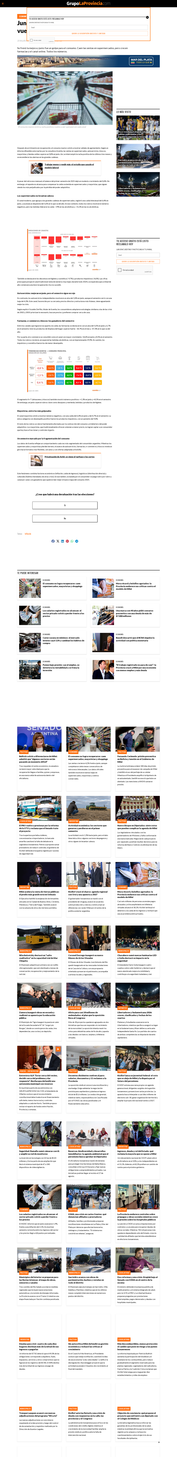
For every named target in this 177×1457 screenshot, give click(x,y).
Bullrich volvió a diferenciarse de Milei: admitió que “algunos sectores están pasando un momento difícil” (38, 759)
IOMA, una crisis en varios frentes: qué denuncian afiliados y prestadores (87, 1215)
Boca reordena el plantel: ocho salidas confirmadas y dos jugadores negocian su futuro (132, 134)
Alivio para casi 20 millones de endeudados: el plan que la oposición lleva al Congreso (86, 1015)
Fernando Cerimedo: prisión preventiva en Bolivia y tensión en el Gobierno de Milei (136, 759)
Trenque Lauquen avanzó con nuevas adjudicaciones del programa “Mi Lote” (38, 1414)
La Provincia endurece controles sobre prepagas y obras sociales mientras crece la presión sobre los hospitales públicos (137, 1217)
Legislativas (25, 821)
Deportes (122, 1008)
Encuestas (123, 1146)
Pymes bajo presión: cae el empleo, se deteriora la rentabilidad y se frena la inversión (61, 668)
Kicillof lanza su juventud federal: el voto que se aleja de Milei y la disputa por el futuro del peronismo (137, 1078)
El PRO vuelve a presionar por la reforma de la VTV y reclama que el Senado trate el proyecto (39, 828)
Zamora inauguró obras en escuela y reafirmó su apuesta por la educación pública (37, 1015)
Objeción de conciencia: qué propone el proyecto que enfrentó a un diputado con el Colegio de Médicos (137, 1416)
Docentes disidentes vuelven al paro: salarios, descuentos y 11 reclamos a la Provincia (87, 1078)
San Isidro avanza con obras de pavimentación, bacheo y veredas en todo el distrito (86, 1280)
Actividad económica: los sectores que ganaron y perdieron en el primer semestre (87, 828)
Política (24, 752)
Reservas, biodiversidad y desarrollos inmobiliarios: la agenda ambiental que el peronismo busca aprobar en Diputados (88, 1154)
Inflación (28, 533)
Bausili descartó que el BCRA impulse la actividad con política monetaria (135, 639)
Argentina (73, 821)
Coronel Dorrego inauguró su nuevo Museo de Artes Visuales (85, 956)
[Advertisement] (66, 136)
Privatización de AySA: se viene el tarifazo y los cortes (70, 457)
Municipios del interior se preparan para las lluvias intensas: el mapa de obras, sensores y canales (38, 1280)
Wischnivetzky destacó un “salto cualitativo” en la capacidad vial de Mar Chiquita (38, 958)
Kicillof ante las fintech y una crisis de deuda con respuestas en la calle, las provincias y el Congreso (86, 1416)
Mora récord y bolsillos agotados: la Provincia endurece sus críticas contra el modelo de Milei (136, 586)
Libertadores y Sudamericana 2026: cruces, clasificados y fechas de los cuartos (134, 1015)
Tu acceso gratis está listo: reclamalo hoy (132, 242)
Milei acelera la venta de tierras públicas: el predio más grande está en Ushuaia (39, 893)
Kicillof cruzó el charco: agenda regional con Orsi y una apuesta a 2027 (88, 893)
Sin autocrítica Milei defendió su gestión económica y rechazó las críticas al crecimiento (88, 1347)
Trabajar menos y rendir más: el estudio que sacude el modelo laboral (69, 166)
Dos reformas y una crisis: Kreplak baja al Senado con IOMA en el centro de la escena (137, 1280)
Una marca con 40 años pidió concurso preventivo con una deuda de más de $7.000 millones (134, 613)
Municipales (25, 951)
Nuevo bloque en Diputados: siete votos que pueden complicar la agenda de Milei (137, 827)
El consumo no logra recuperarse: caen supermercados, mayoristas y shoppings (62, 585)
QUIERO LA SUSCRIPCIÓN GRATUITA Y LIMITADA (138, 261)
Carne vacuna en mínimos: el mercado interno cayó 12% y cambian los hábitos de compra (63, 640)
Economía (23, 16)
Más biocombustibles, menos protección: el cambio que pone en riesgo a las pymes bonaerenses (137, 1347)
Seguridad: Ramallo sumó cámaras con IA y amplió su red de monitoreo (39, 1152)
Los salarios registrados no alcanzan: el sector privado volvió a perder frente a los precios (63, 613)
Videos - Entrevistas (29, 1071)
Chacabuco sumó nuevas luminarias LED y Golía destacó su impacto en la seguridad (137, 958)
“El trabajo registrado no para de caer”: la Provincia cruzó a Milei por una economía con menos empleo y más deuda (136, 668)
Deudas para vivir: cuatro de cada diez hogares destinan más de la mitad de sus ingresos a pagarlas (39, 1347)
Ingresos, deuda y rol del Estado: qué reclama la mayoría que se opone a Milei (136, 1152)
